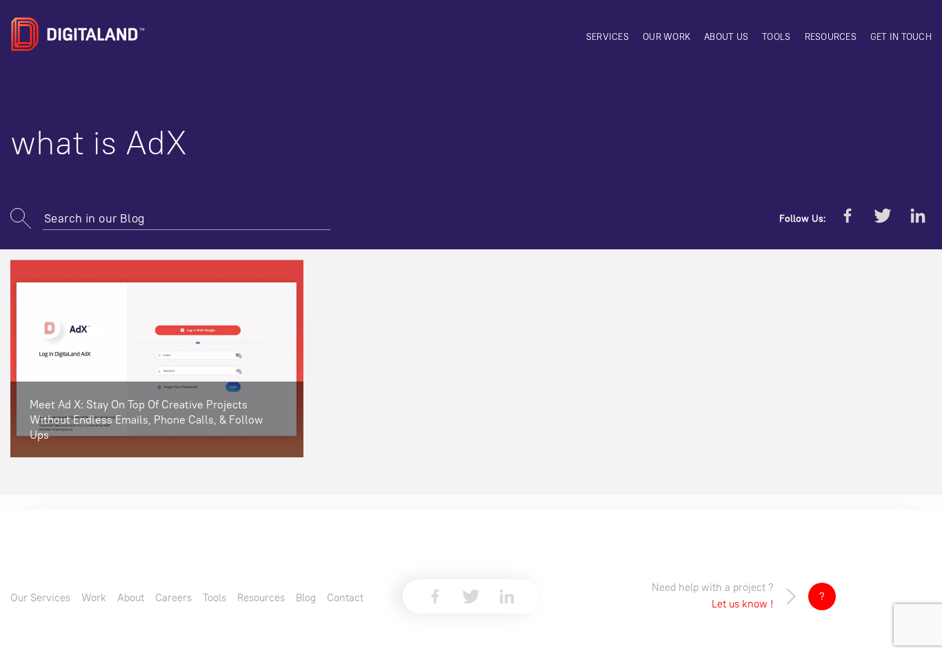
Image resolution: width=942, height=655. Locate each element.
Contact (345, 597)
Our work (666, 36)
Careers (173, 597)
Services (607, 36)
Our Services (40, 597)
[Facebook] (847, 218)
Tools (776, 36)
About (130, 597)
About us (726, 36)
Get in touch (901, 36)
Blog (306, 597)
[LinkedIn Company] (918, 218)
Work (93, 597)
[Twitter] (882, 218)
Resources (830, 36)
